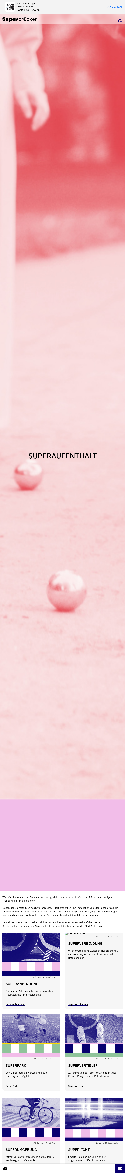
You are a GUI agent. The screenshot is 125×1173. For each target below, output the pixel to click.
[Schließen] (2, 7)
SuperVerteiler (76, 1086)
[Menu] (120, 1168)
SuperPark (12, 1086)
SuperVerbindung (78, 1004)
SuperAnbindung (15, 1004)
